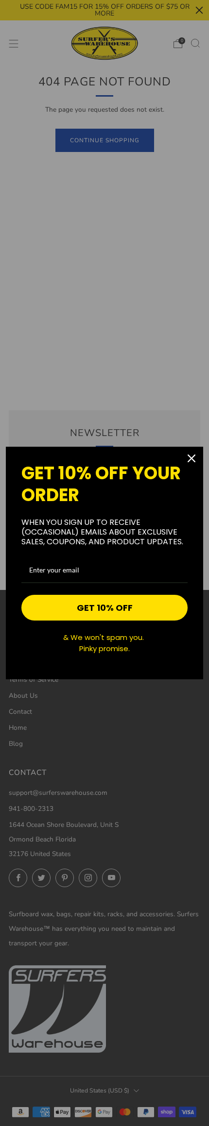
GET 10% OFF (105, 608)
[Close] (191, 458)
